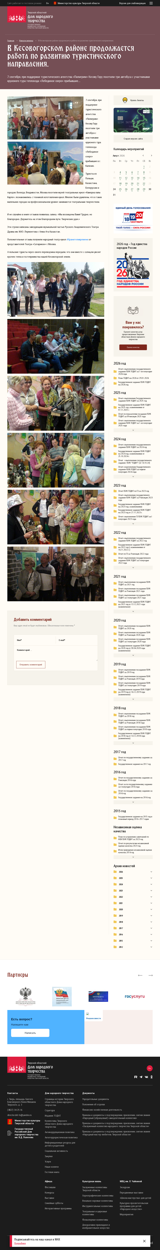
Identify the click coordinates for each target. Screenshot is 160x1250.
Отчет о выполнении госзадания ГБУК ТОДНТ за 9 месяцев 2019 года (134, 677)
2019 (121, 915)
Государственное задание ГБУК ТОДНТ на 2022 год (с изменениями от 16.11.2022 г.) (134, 547)
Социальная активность (56, 1150)
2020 (121, 909)
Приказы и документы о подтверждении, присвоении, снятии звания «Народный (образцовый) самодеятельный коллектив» (116, 1116)
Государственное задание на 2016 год (134, 797)
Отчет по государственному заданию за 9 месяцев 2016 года (135, 778)
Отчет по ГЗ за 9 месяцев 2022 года (133, 554)
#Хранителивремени (77, 239)
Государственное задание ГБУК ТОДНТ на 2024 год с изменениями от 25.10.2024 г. (134, 453)
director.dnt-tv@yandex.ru (19, 1115)
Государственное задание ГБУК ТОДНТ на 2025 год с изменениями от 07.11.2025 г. (134, 407)
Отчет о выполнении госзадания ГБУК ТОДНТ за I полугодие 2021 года (134, 596)
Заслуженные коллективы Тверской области (94, 1189)
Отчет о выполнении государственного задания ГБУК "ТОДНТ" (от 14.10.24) (135, 461)
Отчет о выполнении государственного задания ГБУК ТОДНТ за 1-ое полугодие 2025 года (135, 423)
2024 (121, 884)
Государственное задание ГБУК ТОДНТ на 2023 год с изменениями (134, 505)
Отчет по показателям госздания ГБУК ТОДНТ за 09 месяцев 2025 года (134, 415)
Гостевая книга (52, 1172)
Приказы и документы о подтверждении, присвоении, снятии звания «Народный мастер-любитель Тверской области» (116, 1133)
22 (144, 183)
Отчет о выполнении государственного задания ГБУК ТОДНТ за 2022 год (134, 539)
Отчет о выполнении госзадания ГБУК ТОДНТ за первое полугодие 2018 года (134, 728)
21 (138, 183)
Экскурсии (125, 1187)
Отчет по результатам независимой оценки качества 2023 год (133, 844)
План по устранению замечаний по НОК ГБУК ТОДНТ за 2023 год (133, 837)
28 (138, 189)
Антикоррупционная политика (59, 1132)
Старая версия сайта (133, 138)
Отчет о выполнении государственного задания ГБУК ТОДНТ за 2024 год (134, 445)
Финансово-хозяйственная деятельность (102, 1109)
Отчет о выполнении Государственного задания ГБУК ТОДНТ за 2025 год (134, 399)
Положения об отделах (93, 1104)
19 (126, 183)
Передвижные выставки (131, 1192)
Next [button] (150, 975)
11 (120, 177)
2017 (121, 928)
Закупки (48, 1156)
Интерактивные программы (58, 1208)
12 (126, 177)
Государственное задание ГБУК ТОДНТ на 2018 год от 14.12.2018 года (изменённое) (134, 736)
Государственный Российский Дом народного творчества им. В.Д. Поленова (26, 1133)
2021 (121, 903)
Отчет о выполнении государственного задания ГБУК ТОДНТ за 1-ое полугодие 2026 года (135, 371)
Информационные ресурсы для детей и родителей (60, 1144)
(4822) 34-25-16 (14, 1109)
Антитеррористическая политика (61, 1137)
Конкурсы (49, 1192)
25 (120, 189)
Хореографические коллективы (97, 1195)
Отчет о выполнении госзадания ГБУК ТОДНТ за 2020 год (134, 627)
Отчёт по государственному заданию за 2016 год (135, 792)
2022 (121, 897)
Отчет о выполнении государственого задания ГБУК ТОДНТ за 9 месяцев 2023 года (135, 497)
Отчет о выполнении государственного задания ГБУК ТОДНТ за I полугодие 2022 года (134, 560)
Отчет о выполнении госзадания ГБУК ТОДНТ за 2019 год (134, 670)
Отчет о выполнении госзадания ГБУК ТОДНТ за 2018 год (134, 714)
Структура (50, 1110)
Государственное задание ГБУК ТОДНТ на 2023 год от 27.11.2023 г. (134, 511)
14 (138, 177)
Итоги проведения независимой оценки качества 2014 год (135, 851)
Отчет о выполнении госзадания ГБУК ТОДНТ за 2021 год (134, 583)
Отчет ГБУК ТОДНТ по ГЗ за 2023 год (133, 491)
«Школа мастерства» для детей (135, 1197)
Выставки (49, 1197)
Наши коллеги (52, 1166)
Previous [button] (140, 975)
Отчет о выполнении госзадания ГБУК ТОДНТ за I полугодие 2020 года (134, 640)
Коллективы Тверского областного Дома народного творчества (59, 1123)
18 (120, 183)
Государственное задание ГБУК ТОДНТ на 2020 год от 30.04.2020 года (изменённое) (134, 648)
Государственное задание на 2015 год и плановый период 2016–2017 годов (135, 817)
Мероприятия (126, 1214)
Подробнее (20, 1243)
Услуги (48, 1161)
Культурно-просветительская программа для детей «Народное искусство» (134, 1206)
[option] (25, 996)
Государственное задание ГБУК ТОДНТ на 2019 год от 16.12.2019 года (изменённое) (134, 692)
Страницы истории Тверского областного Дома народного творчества (59, 1102)
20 (132, 183)
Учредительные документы (95, 1099)
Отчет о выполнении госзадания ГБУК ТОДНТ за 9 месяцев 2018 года (134, 721)
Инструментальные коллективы (97, 1206)
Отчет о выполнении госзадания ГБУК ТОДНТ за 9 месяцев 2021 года (134, 589)
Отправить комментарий (31, 664)
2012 (121, 947)
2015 (121, 940)
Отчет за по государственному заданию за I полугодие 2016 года (135, 785)
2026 (121, 872)
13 (132, 177)
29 (144, 189)
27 (132, 189)
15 (144, 177)
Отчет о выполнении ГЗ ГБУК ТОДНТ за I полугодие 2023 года (135, 517)
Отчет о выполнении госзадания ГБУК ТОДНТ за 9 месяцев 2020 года (134, 633)
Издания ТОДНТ (53, 1115)
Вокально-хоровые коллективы (97, 1200)
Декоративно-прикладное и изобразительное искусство (96, 1226)
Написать (30, 1033)
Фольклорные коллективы (95, 1219)
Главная (10, 40)
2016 (121, 934)
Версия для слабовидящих (132, 3)
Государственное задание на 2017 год (134, 764)
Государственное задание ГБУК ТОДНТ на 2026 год (134, 383)
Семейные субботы (54, 1203)
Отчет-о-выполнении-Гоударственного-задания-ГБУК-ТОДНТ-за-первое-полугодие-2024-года (134, 469)
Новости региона (26, 40)
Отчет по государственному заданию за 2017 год (135, 758)
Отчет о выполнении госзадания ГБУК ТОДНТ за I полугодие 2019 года (134, 684)
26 (126, 189)
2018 (121, 922)
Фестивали (50, 1187)
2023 (121, 890)
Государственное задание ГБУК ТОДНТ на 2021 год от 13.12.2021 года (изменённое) (134, 604)
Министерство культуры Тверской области (27, 1122)
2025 (121, 878)
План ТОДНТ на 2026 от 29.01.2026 (133, 378)
